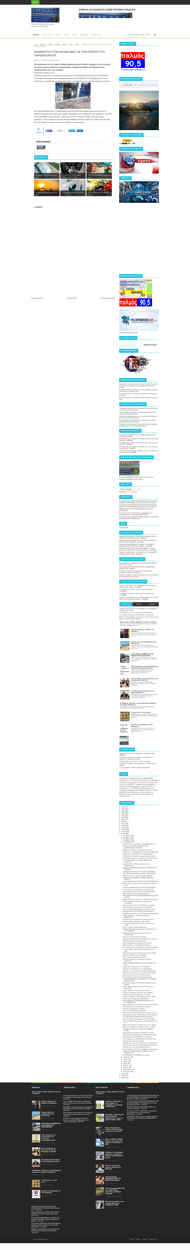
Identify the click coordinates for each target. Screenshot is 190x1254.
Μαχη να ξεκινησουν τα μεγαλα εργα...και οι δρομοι (139, 1025)
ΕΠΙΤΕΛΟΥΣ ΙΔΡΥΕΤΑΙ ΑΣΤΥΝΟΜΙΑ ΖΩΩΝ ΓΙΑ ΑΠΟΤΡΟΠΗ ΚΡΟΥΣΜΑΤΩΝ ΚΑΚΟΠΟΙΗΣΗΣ (139, 517)
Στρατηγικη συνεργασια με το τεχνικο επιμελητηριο (139, 871)
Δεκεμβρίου (127, 836)
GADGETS (58, 34)
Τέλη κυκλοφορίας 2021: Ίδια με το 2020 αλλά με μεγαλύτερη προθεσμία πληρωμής (115, 1191)
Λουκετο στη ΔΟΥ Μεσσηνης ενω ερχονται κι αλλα (139, 909)
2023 (123, 813)
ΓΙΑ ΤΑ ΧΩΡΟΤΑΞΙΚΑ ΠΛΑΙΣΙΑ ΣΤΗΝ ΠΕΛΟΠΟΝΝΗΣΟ (140, 881)
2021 (123, 817)
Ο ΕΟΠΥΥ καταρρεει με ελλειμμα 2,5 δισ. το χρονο (139, 1027)
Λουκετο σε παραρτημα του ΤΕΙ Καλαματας (50, 1191)
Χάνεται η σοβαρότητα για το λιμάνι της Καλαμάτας (139, 887)
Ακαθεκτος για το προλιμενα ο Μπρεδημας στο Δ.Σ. (139, 844)
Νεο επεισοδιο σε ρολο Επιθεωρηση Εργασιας (137, 977)
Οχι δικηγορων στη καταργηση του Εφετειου (137, 1006)
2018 (123, 821)
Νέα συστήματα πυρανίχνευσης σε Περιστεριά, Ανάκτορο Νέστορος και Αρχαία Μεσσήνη (137, 421)
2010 (123, 1076)
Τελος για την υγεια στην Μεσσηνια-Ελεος (136, 1047)
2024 (123, 811)
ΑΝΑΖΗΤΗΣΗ (96, 34)
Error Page (153, 1239)
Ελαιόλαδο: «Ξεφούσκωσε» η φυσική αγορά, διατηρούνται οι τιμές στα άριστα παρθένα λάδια (114, 1117)
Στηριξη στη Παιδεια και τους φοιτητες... (135, 955)
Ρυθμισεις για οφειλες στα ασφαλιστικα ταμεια (137, 850)
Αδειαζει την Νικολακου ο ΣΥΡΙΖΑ (134, 1008)
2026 (123, 807)
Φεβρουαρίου (127, 1069)
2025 (123, 809)
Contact (144, 1239)
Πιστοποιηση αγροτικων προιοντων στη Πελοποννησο (140, 858)
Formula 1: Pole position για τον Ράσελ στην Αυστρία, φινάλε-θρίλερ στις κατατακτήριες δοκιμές (139, 598)
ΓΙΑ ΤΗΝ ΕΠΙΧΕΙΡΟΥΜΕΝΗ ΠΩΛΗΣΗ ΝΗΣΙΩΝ (138, 1017)
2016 (123, 825)
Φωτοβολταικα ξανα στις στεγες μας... (135, 941)
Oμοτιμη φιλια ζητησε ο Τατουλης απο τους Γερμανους (140, 1015)
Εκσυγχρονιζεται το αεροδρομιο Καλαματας (137, 945)
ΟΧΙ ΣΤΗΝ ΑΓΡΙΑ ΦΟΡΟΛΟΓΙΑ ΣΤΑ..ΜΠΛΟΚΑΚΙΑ (139, 873)
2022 (123, 815)
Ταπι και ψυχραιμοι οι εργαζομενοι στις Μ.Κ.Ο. (138, 943)
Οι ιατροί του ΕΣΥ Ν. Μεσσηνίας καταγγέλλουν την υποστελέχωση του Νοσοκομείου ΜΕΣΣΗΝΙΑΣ (135, 514)
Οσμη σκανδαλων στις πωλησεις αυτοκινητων (137, 907)
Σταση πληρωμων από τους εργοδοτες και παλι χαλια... (140, 1049)
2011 (123, 1073)
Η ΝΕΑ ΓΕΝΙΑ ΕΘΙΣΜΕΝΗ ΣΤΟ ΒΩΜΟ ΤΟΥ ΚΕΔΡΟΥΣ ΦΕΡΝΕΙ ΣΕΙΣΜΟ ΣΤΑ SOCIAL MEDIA (137, 545)
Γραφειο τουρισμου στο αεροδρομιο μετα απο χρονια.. (140, 996)
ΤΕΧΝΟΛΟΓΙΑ (47, 34)
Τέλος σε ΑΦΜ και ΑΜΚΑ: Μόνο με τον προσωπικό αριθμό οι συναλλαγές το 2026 (114, 1141)
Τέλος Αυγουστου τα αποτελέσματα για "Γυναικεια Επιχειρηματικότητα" (48, 1137)
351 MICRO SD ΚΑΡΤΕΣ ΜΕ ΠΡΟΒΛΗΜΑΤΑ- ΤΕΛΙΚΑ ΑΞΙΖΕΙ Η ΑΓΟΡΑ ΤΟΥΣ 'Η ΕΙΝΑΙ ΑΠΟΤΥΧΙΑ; (136, 549)
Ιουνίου (125, 1061)
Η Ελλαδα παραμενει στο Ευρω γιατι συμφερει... (138, 992)
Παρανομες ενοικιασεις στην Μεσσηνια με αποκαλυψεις (140, 913)
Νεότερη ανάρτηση (37, 298)
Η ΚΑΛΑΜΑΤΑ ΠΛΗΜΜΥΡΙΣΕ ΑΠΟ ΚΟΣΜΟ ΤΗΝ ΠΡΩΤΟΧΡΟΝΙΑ (51, 1125)
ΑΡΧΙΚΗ (36, 34)
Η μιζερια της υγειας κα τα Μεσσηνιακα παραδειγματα (140, 1043)
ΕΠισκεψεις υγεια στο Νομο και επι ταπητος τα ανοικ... (140, 1013)
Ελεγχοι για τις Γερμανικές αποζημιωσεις (136, 999)
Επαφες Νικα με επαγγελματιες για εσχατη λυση (138, 889)
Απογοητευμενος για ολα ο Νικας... (134, 1041)
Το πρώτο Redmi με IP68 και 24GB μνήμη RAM (134, 767)
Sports (67, 34)
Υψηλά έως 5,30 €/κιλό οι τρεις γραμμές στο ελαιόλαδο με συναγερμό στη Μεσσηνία (113, 1104)
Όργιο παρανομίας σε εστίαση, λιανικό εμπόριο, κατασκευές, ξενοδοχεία (114, 1129)
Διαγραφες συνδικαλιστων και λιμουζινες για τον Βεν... (140, 939)
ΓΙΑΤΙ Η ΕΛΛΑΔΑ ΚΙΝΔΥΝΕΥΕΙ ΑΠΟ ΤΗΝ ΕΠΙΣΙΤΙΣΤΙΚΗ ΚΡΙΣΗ (113, 1178)
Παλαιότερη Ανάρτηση (108, 298)
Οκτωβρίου (127, 840)
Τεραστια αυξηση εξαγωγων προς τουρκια (136, 921)
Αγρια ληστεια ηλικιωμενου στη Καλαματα (136, 967)
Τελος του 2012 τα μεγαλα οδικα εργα (135, 927)
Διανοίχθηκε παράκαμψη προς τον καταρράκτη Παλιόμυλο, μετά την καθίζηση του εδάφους (138, 417)
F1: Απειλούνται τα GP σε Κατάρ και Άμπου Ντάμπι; (136, 589)
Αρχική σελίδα (72, 298)
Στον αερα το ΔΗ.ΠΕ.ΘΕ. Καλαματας (134, 1010)
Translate (134, 492)
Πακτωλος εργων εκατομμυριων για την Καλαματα (139, 1019)
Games (75, 34)
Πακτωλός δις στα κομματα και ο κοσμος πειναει (138, 919)
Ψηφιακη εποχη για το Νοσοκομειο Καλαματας (138, 875)
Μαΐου (125, 1063)
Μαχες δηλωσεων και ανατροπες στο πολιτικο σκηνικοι (140, 1004)
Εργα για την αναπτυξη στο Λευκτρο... (135, 937)
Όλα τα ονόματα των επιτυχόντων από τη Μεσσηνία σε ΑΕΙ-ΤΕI (48, 1149)
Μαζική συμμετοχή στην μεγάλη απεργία (136, 893)
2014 (123, 829)
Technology (84, 34)
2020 (123, 819)
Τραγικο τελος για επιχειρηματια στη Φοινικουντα (47, 1113)
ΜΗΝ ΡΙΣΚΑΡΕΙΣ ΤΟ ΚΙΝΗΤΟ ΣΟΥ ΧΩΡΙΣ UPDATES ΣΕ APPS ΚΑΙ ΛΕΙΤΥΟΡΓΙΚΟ (45, 1213)
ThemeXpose (43, 1239)
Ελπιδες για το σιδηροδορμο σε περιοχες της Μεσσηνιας (141, 852)
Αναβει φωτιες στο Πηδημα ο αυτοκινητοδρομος (138, 854)
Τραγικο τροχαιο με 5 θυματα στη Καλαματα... (49, 1102)
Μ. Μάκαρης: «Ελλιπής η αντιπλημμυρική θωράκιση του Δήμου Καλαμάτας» (46, 1171)
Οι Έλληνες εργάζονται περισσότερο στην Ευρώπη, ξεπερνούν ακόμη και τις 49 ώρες (135, 571)
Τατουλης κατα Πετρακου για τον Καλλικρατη (137, 969)
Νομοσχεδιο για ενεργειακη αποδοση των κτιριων (138, 1032)
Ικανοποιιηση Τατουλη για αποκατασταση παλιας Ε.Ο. (140, 1045)
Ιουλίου (125, 1059)
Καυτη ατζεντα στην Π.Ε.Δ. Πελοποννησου (136, 975)
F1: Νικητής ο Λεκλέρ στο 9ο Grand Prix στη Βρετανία (136, 593)
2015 (123, 827)
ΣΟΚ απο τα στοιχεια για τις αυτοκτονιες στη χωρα (139, 973)
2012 (123, 834)
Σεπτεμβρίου (127, 842)
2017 (123, 823)
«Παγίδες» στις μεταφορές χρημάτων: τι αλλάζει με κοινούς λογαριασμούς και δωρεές (114, 1154)
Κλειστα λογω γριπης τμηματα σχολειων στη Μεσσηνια (113, 1167)
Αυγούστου (127, 1057)
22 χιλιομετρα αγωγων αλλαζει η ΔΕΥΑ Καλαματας (139, 891)
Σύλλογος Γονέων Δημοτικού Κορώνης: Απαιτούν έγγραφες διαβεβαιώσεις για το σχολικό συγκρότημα (138, 425)
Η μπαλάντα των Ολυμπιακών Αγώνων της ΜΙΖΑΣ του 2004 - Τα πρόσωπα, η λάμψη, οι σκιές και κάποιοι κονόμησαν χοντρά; (139, 385)
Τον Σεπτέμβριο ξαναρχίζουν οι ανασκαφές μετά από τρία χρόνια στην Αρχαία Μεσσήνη (137, 413)
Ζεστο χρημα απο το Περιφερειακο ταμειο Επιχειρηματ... (141, 947)
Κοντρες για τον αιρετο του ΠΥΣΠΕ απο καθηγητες (139, 905)
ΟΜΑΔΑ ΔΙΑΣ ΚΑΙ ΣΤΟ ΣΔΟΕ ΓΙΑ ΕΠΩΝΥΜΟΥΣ (138, 911)
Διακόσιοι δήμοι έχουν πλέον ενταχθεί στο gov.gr (134, 761)
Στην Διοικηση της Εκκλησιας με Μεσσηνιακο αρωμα (139, 1035)
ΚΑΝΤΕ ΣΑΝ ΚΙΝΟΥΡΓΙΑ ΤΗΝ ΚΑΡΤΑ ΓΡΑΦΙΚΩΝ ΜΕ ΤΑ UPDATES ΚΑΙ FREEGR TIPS (137, 537)
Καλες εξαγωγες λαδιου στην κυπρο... (135, 957)
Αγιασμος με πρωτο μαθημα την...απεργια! (136, 994)
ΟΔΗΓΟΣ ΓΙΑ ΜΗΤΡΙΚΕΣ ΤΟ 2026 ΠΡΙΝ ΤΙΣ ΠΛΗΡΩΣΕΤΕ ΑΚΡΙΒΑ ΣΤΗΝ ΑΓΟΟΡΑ (45, 1230)
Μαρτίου (126, 1067)
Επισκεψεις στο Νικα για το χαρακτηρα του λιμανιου (139, 856)
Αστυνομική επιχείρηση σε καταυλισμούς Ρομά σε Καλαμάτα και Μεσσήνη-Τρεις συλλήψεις (78, 1096)
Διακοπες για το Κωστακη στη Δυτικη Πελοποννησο (139, 971)
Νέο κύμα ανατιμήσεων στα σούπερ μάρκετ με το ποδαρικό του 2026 (114, 1203)
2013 (123, 831)
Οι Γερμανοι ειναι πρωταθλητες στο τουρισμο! (137, 1037)
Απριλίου (126, 1065)
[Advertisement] (73, 279)
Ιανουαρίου (127, 1071)
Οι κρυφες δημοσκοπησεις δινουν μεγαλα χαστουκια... (50, 1160)
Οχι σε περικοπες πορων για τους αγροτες (136, 990)
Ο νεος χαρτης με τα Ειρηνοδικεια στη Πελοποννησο (139, 1039)
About (138, 1239)
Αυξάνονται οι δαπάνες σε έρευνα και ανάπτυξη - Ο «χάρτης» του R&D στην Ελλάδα (136, 758)
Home (131, 1239)
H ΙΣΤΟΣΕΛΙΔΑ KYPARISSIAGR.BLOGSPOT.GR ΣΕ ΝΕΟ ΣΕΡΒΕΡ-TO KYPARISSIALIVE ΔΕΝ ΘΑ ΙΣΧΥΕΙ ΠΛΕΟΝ (138, 502)
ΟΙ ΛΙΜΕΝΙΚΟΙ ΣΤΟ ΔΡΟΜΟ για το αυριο (136, 1055)
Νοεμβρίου (126, 838)
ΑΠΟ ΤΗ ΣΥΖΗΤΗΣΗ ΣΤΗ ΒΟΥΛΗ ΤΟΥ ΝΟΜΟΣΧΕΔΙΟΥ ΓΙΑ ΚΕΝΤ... (135, 847)
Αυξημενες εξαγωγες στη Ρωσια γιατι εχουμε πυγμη (139, 953)
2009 (123, 1078)
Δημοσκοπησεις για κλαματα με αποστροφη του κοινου (140, 899)
